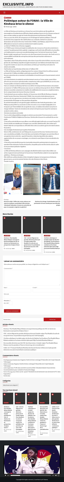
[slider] (31, 475)
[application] (32, 461)
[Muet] (56, 475)
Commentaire (8, 268)
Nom (5, 287)
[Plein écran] (58, 475)
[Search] (59, 12)
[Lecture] (5, 475)
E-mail (35, 287)
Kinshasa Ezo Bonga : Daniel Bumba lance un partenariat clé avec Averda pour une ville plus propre (47, 202)
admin (15, 26)
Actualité (9, 17)
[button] (32, 461)
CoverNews (37, 479)
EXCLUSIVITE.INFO (18, 4)
